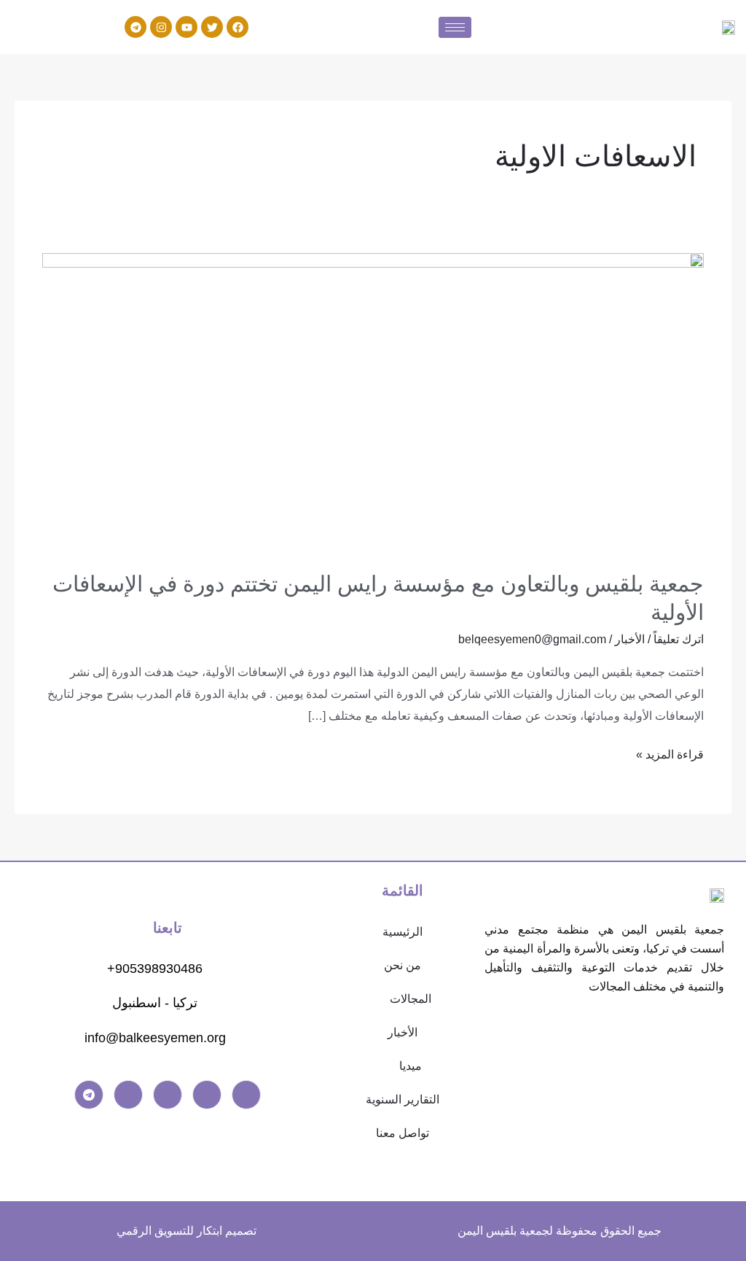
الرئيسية (402, 932)
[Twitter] (206, 1094)
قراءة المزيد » (670, 752)
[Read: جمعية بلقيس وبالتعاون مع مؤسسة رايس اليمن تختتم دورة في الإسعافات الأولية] (372, 401)
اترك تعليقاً (678, 639)
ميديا (410, 1066)
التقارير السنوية (402, 1099)
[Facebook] (246, 1094)
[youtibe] (167, 1094)
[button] (403, 999)
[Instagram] (128, 1094)
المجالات (410, 999)
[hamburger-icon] (455, 27)
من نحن (402, 965)
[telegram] (88, 1094)
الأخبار (630, 639)
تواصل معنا (402, 1133)
